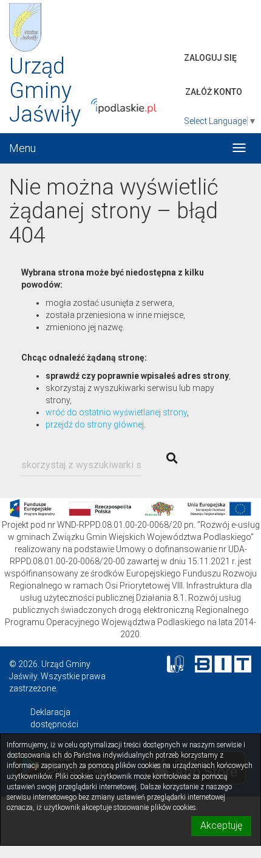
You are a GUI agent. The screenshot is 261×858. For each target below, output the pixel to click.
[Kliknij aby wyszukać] (172, 458)
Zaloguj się (210, 58)
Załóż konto (213, 92)
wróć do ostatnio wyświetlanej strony (116, 412)
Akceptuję (221, 825)
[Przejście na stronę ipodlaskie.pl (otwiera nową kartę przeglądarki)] (132, 106)
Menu (22, 148)
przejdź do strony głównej (95, 424)
